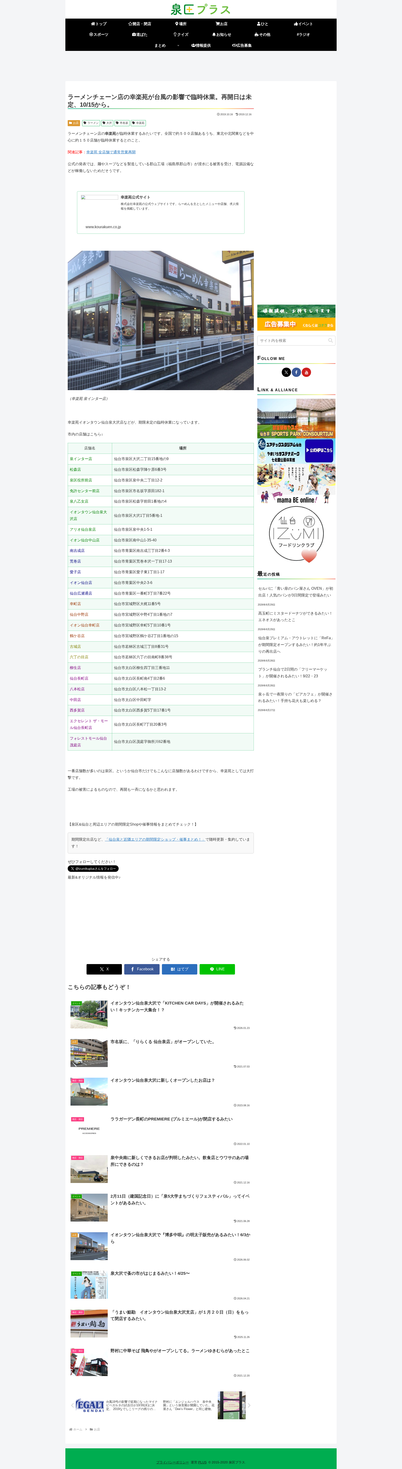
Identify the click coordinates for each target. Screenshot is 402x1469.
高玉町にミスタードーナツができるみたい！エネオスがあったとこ (295, 616)
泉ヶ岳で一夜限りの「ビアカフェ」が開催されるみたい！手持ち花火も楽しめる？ (295, 697)
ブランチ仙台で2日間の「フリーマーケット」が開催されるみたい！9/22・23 (292, 672)
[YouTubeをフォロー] (306, 372)
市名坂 (124, 123)
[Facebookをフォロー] (296, 372)
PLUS (202, 1462)
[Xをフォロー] (286, 372)
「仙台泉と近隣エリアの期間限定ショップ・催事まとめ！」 (155, 839)
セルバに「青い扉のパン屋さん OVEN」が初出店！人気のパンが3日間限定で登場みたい (295, 591)
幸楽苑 (140, 123)
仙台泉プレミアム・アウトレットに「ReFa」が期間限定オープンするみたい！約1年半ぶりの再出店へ (296, 644)
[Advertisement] (201, 65)
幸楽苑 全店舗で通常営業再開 (111, 152)
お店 (76, 123)
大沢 (109, 123)
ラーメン (93, 123)
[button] (330, 340)
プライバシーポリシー (172, 1462)
